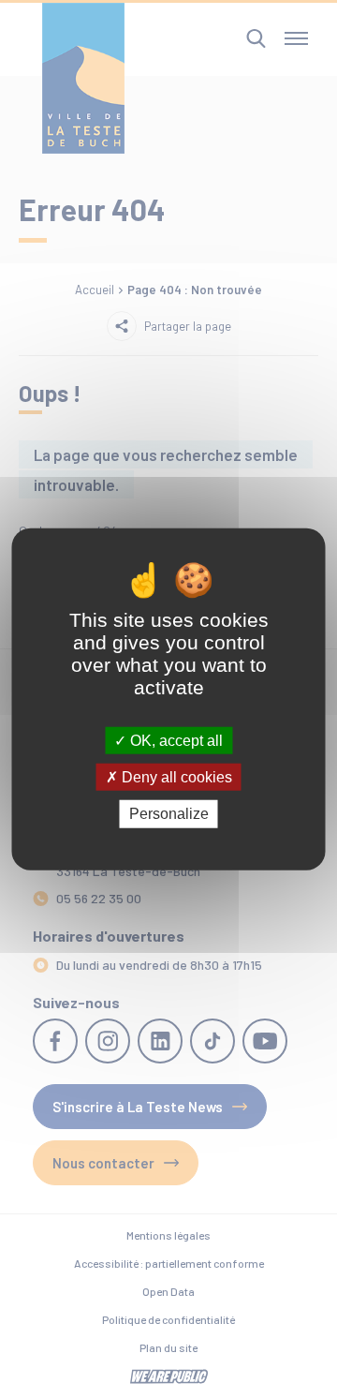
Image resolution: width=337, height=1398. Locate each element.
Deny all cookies (175, 777)
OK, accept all (174, 741)
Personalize (169, 814)
